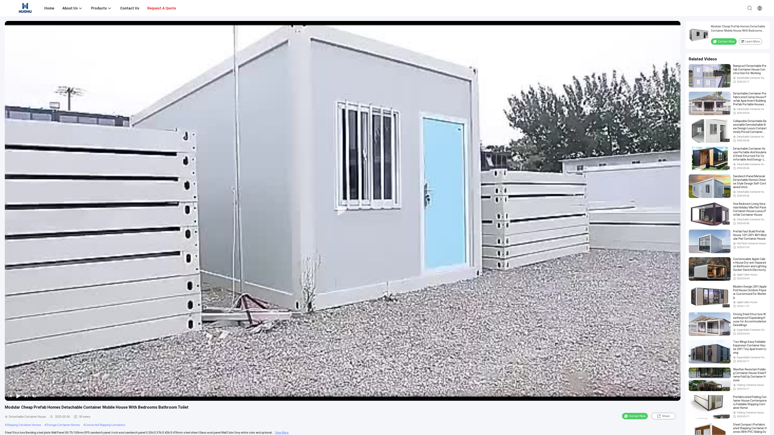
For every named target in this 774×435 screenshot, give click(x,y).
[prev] (10, 396)
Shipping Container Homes (24, 425)
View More (282, 432)
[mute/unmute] (34, 396)
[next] (26, 396)
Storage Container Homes (63, 425)
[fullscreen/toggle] (675, 396)
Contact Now (637, 416)
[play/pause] (18, 396)
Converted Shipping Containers (105, 425)
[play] (343, 211)
